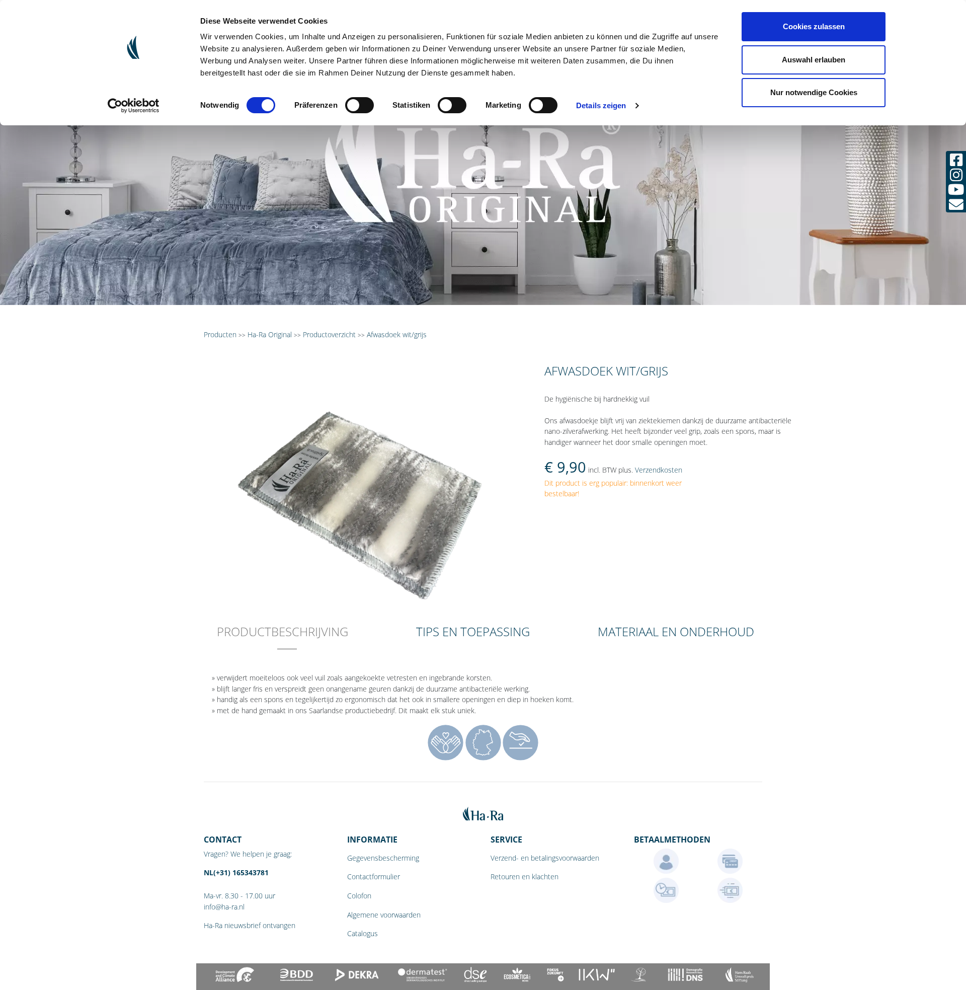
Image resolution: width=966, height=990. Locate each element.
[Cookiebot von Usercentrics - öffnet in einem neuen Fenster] (134, 105)
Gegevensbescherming (383, 858)
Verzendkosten (658, 470)
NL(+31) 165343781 (236, 872)
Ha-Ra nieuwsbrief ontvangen (249, 925)
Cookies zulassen (814, 26)
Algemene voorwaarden (384, 915)
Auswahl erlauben (813, 59)
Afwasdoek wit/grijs (397, 334)
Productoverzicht (329, 334)
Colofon (359, 895)
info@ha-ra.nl (224, 906)
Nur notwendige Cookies (813, 92)
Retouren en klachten (524, 876)
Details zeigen (601, 105)
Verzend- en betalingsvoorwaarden (545, 858)
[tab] (282, 638)
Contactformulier (373, 876)
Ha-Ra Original (271, 334)
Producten (220, 334)
